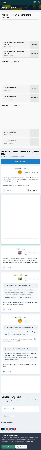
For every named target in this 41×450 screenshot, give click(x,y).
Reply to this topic (20, 161)
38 (26, 275)
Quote (9, 190)
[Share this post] (37, 172)
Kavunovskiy (26, 327)
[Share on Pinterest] (14, 429)
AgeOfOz (5, 156)
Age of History (8, 7)
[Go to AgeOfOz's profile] (20, 172)
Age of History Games (26, 441)
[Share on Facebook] (5, 429)
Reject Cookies (21, 447)
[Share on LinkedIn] (11, 429)
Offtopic (22, 156)
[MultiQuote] (4, 190)
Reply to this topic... (11, 409)
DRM (23, 349)
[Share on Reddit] (8, 429)
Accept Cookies (9, 447)
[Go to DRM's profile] (20, 253)
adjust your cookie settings (18, 439)
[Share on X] (2, 429)
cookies (13, 437)
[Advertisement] (20, 217)
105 (23, 249)
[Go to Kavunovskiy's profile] (20, 279)
